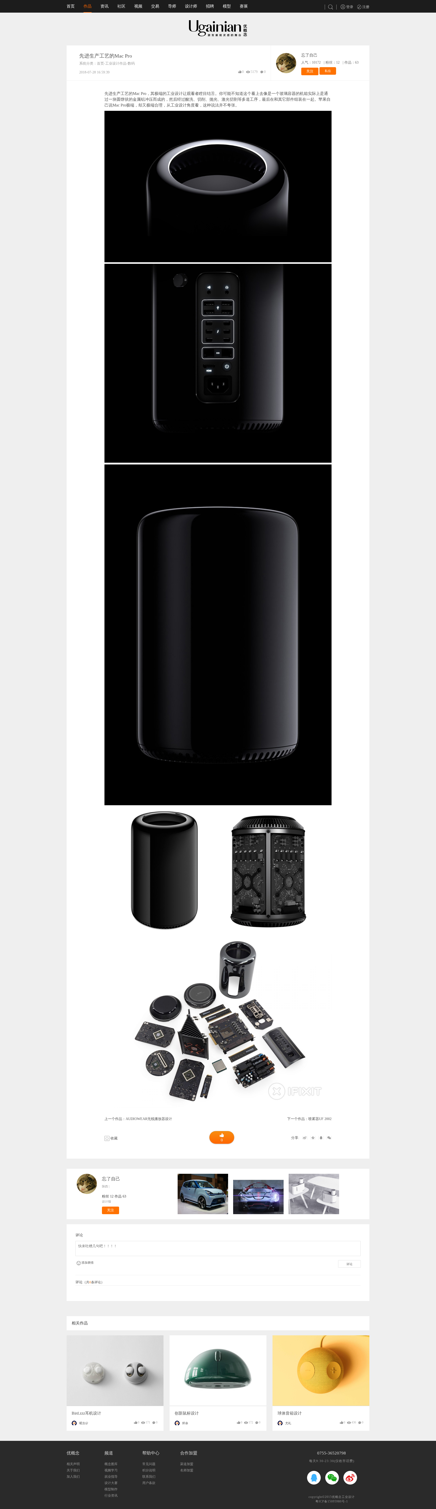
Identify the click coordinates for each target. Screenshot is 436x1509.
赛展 (244, 6)
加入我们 (73, 1476)
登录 (349, 7)
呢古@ (83, 1423)
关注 (309, 71)
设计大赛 (111, 1483)
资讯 (104, 6)
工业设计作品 (115, 63)
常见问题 (148, 1464)
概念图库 (111, 1464)
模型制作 (111, 1489)
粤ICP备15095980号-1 (331, 1501)
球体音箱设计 (290, 1413)
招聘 (210, 6)
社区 (121, 6)
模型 (227, 6)
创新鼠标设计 (187, 1413)
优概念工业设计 (343, 1497)
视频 (138, 6)
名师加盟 (186, 1470)
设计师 (191, 6)
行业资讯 (111, 1495)
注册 (365, 7)
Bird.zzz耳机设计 (86, 1413)
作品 (88, 6)
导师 (172, 6)
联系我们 (148, 1476)
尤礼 (288, 1423)
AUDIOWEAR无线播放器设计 (149, 1119)
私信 (328, 71)
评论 (349, 1264)
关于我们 (73, 1470)
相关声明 (73, 1464)
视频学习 (111, 1470)
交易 (155, 6)
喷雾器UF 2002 (320, 1119)
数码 (131, 63)
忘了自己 (309, 55)
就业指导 (111, 1476)
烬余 (185, 1423)
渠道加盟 (186, 1464)
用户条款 (148, 1483)
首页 (71, 6)
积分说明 (148, 1470)
